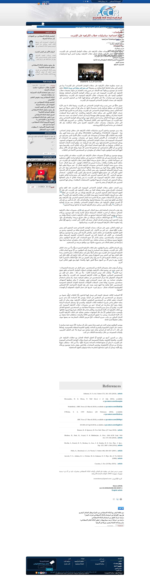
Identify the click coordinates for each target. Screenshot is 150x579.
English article (117, 490)
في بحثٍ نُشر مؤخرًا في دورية (76, 88)
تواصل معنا (46, 1)
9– (116, 217)
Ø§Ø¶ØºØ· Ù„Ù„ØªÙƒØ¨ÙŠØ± (91, 82)
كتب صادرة (67, 564)
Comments (110, 525)
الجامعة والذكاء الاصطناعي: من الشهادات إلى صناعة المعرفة (41, 37)
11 (114, 217)
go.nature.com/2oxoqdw (113, 401)
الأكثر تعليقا (35, 85)
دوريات (82, 558)
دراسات (120, 566)
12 (113, 272)
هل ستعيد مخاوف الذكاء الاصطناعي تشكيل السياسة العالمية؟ (43, 66)
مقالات (120, 564)
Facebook (120, 525)
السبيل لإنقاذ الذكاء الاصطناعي (44, 115)
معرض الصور (118, 568)
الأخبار (120, 561)
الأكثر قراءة (42, 85)
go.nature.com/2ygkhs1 (113, 425)
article (120, 393)
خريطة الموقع (119, 573)
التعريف (102, 561)
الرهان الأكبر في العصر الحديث (45, 52)
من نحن (121, 25)
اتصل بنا (120, 574)
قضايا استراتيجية (79, 564)
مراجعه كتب (67, 561)
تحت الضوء (119, 570)
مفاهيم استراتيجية (79, 561)
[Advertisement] (90, 363)
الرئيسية (121, 23)
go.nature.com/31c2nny (113, 414)
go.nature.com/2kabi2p (113, 406)
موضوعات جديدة (52, 85)
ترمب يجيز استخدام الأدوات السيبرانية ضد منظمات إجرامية (94, 27)
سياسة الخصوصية (99, 564)
